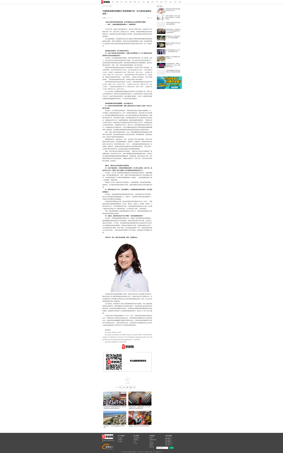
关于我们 (120, 438)
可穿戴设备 (136, 438)
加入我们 (120, 441)
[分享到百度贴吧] (134, 387)
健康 (148, 2)
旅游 (161, 2)
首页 (113, 2)
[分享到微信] (127, 387)
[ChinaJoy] (169, 82)
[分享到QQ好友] (130, 387)
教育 (135, 2)
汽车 (157, 2)
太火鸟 (151, 441)
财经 (121, 2)
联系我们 (120, 439)
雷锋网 (151, 438)
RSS (169, 444)
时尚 (166, 2)
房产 (144, 2)
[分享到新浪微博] (120, 387)
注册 (180, 2)
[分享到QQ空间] (123, 387)
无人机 (135, 443)
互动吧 (151, 445)
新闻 (117, 2)
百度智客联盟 (152, 439)
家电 (130, 2)
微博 (169, 441)
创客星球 (151, 443)
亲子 (139, 2)
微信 (169, 438)
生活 (170, 2)
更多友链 (151, 447)
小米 (135, 441)
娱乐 (152, 2)
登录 (175, 2)
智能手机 (136, 439)
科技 (126, 2)
